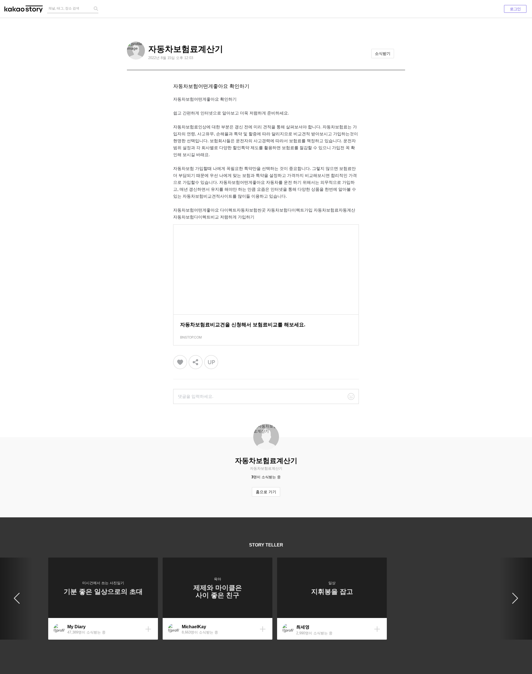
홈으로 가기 (266, 492)
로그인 (515, 9)
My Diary (76, 626)
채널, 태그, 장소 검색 (63, 8)
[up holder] (211, 362)
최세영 (303, 627)
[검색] (96, 8)
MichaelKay (194, 626)
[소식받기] (148, 629)
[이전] (16, 599)
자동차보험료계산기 (185, 49)
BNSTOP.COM (191, 337)
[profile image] (136, 51)
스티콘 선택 (351, 396)
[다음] (515, 599)
